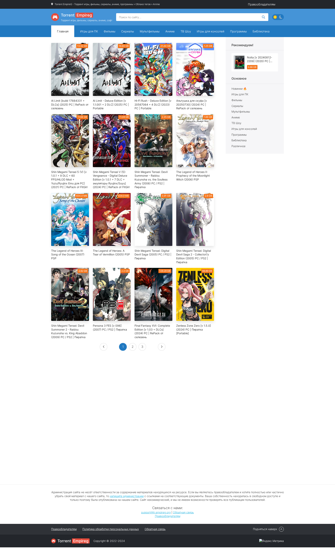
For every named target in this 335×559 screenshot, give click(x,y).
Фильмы (109, 31)
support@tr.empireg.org (156, 512)
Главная (62, 31)
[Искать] (263, 17)
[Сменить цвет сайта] (278, 17)
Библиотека (261, 31)
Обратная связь (183, 512)
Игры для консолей (210, 31)
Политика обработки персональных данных (110, 529)
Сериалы (127, 31)
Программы (238, 31)
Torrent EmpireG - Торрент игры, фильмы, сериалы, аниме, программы (94, 4)
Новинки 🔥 (239, 88)
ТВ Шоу (185, 31)
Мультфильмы (150, 31)
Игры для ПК (89, 31)
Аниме (170, 31)
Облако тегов (143, 4)
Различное (238, 146)
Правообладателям (261, 4)
